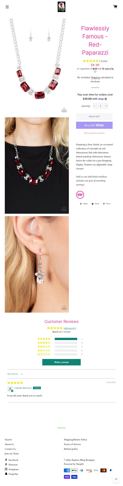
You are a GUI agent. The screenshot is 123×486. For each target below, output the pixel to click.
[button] (91, 61)
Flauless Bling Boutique (83, 460)
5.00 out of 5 (70, 328)
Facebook (13, 460)
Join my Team (12, 453)
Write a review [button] (61, 362)
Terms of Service (72, 444)
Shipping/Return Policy (75, 439)
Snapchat (13, 474)
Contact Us (10, 448)
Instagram (13, 469)
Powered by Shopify (74, 464)
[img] (15, 382)
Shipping (95, 77)
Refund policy (71, 448)
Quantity (86, 106)
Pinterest (12, 464)
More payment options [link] (94, 132)
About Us (9, 444)
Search (8, 439)
